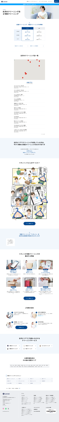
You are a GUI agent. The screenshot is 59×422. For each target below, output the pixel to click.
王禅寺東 (22, 365)
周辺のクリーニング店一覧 (19, 45)
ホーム (7, 388)
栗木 (11, 365)
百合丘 (39, 366)
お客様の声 (35, 409)
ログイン (57, 1)
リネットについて (37, 407)
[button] (37, 60)
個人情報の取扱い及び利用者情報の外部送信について (9, 398)
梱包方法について (40, 315)
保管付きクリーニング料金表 (38, 398)
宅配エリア (31, 378)
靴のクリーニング (29, 348)
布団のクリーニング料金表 (38, 399)
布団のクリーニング (29, 345)
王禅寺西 (18, 365)
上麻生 (32, 365)
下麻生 (40, 365)
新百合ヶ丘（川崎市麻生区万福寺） (29, 366)
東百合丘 (20, 366)
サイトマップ (4, 405)
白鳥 (42, 365)
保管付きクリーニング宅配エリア (51, 398)
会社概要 (4, 404)
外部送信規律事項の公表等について (7, 399)
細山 (22, 366)
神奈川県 (13, 388)
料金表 (19, 378)
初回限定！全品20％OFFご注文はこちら (29, 4)
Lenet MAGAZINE (37, 411)
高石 (44, 365)
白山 (13, 365)
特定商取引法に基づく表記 (6, 400)
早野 (17, 366)
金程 (29, 365)
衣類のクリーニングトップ (11, 378)
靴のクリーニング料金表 (37, 401)
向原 (41, 366)
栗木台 (34, 365)
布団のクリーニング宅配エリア (50, 399)
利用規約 (31, 383)
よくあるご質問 (9, 383)
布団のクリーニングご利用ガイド (26, 411)
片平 (27, 365)
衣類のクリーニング (13, 345)
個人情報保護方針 (5, 396)
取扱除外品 (20, 383)
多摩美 (47, 365)
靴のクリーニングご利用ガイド (26, 413)
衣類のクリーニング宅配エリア (50, 397)
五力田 (37, 365)
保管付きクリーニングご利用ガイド (27, 410)
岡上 (24, 365)
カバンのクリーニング (46, 345)
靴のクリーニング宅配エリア (50, 401)
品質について (44, 378)
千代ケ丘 (11, 366)
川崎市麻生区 (16, 388)
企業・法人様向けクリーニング (26, 403)
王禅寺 (16, 365)
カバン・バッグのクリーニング (26, 402)
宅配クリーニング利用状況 (34, 45)
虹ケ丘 (15, 366)
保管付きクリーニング (13, 348)
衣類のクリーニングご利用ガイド (26, 409)
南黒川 (36, 366)
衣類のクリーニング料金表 (38, 397)
